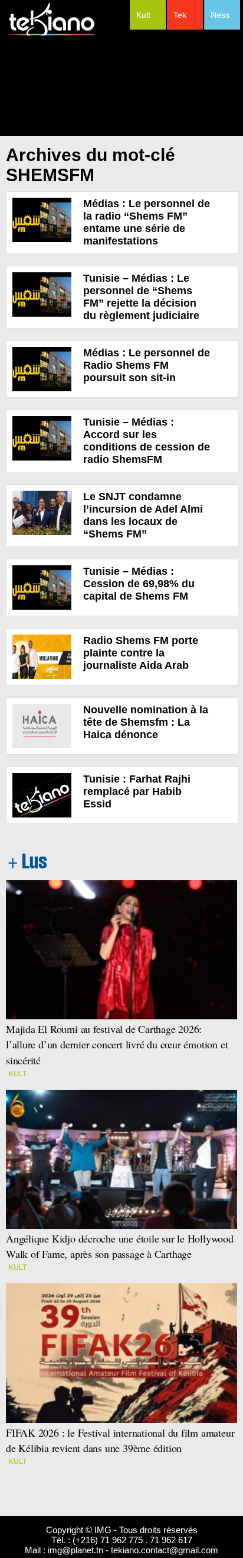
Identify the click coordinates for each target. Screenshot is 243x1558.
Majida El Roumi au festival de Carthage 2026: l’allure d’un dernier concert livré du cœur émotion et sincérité (117, 1044)
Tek (179, 15)
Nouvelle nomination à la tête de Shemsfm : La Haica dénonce (145, 722)
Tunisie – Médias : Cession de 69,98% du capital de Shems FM (139, 583)
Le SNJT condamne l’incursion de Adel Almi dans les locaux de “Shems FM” (143, 515)
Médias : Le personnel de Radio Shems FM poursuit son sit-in (146, 365)
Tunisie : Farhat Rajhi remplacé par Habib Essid (137, 791)
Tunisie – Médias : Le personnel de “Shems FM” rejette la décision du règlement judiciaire (141, 296)
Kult (143, 15)
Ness (220, 15)
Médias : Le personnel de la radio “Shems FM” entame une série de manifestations (146, 222)
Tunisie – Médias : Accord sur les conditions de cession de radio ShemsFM (146, 440)
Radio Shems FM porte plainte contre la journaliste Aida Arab (140, 653)
